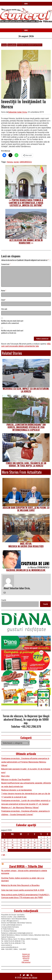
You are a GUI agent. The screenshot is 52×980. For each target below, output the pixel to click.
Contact (26, 960)
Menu (26, 4)
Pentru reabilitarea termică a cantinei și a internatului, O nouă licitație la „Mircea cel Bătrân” (26, 202)
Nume (3, 290)
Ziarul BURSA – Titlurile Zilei (26, 866)
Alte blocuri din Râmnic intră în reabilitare (26, 241)
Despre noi (26, 954)
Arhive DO (26, 958)
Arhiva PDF (26, 956)
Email (3, 300)
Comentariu (5, 264)
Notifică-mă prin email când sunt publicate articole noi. (12, 331)
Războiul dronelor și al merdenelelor (26, 570)
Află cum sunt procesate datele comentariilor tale (26, 345)
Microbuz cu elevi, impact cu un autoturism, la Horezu (26, 390)
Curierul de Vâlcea (29, 977)
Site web (4, 309)
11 (12, 842)
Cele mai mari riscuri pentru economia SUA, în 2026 (22, 890)
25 (12, 848)
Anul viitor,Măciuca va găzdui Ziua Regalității (26, 545)
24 (4, 848)
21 (34, 845)
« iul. (3, 855)
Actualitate (12, 45)
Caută (3, 600)
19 (21, 845)
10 (4, 842)
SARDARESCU (26, 162)
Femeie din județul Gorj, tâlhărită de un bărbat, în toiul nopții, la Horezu (26, 464)
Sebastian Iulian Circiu (17, 112)
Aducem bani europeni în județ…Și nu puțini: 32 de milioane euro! (26, 509)
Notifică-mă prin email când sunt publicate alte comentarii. (12, 322)
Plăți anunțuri (26, 962)
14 (34, 842)
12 (21, 842)
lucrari (16, 162)
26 (21, 848)
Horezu (10, 162)
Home (4, 45)
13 (28, 842)
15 (41, 842)
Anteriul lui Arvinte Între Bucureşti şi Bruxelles (20, 885)
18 (12, 845)
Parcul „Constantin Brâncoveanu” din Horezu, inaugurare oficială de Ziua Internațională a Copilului (26, 427)
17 (4, 845)
